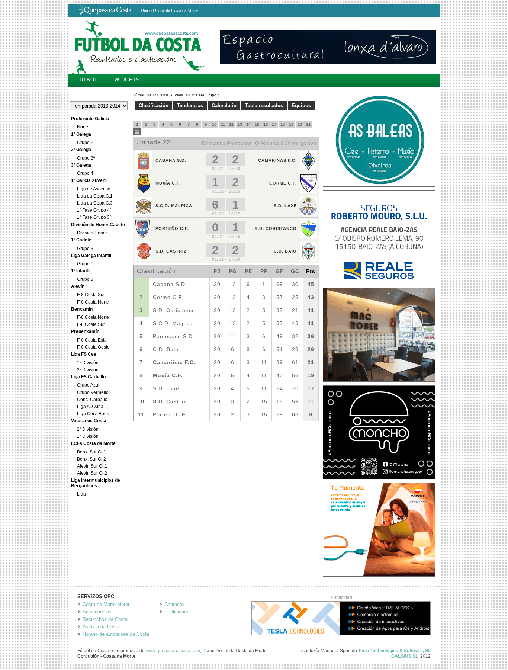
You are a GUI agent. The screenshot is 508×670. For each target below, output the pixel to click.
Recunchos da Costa (105, 619)
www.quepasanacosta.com (173, 650)
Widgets (127, 80)
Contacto (174, 604)
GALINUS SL (404, 656)
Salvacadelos (97, 612)
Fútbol (86, 80)
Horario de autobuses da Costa (116, 634)
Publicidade (176, 612)
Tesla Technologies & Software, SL (394, 650)
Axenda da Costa (101, 626)
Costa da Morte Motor (106, 604)
